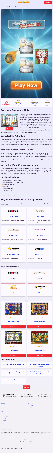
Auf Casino (39, 235)
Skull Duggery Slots (13, 321)
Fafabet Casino (39, 254)
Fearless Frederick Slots (18, 103)
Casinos (3, 403)
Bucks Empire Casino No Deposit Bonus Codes (39, 373)
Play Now (48, 2)
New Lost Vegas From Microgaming (13, 364)
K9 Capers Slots (13, 350)
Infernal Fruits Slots (33, 103)
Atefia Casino (40, 216)
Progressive (5, 416)
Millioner (39, 278)
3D (3, 414)
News (29, 403)
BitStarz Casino (13, 216)
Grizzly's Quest (39, 293)
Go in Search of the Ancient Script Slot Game (40, 365)
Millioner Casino (13, 235)
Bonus (4, 420)
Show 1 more (4, 422)
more (51, 264)
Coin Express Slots (48, 103)
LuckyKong (13, 293)
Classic (4, 418)
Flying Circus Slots (39, 321)
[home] (24, 4)
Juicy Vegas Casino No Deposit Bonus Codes (13, 373)
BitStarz (13, 278)
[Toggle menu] (2, 2)
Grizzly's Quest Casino (13, 254)
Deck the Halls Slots (39, 350)
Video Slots (13, 380)
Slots (10, 6)
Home (4, 6)
